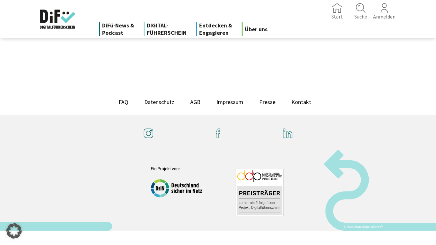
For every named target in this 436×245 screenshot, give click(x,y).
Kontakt (301, 102)
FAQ (123, 102)
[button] (14, 231)
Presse (267, 102)
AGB (195, 102)
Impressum (229, 102)
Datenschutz (159, 102)
